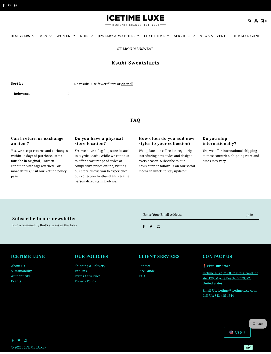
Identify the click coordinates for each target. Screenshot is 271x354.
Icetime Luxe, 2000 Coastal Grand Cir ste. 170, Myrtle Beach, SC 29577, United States (230, 278)
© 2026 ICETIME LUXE (28, 347)
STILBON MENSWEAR (135, 48)
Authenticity (20, 276)
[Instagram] (15, 5)
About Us (18, 266)
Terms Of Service (87, 276)
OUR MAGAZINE (246, 36)
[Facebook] (3, 5)
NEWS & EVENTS (214, 36)
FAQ (142, 276)
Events (16, 281)
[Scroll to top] (262, 343)
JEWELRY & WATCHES (116, 36)
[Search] (250, 20)
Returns (81, 271)
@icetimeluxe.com (243, 290)
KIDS (84, 36)
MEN (43, 36)
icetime (223, 290)
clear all (127, 84)
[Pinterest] (9, 5)
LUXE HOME (154, 36)
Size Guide (147, 271)
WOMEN (64, 36)
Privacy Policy (85, 281)
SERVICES (182, 36)
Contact (144, 266)
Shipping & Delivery (90, 266)
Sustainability (21, 271)
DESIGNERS (20, 36)
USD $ (240, 332)
